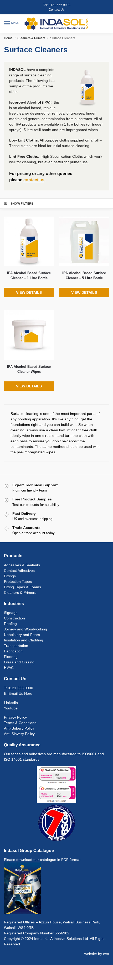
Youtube (11, 708)
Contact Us (56, 10)
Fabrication (13, 651)
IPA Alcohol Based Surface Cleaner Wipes (29, 369)
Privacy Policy (15, 717)
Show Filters (22, 203)
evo (106, 954)
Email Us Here (20, 693)
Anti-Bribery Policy (19, 728)
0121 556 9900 (59, 5)
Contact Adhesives (19, 570)
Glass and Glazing (19, 662)
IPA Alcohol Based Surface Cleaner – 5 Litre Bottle (84, 275)
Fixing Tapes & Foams (22, 587)
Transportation (16, 646)
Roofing (10, 624)
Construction (14, 618)
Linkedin (11, 703)
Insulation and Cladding (23, 640)
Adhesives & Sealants (22, 565)
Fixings (10, 576)
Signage (11, 613)
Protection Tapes (18, 581)
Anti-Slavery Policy (19, 734)
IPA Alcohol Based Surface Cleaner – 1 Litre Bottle (29, 275)
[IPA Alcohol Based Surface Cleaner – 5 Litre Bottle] (84, 241)
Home (8, 38)
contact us (33, 179)
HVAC (9, 667)
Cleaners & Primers (31, 38)
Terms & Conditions (20, 723)
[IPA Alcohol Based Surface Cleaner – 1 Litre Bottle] (29, 241)
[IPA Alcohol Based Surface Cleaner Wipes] (29, 335)
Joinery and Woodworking (25, 629)
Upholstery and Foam (22, 635)
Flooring (11, 656)
